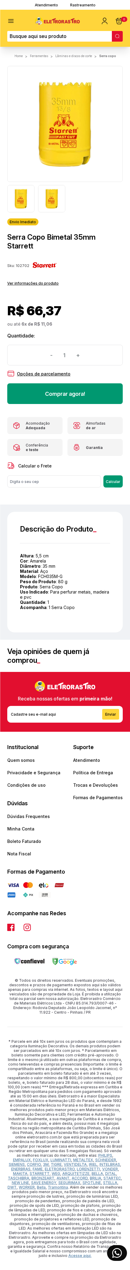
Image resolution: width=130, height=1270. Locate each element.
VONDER (110, 1169)
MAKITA (20, 1173)
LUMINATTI (60, 1160)
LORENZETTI (88, 1169)
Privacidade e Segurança (33, 772)
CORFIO (34, 1164)
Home (19, 56)
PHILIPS (105, 1155)
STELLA (110, 1182)
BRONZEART (42, 1178)
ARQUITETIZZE (75, 1173)
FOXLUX (40, 1160)
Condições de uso (26, 785)
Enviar (110, 714)
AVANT (63, 1178)
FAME (38, 1169)
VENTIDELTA (75, 1164)
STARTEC (112, 1178)
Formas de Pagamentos (98, 797)
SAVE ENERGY (43, 1182)
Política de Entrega (93, 772)
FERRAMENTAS (39, 56)
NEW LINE (20, 1182)
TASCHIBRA (18, 1178)
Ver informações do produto (33, 283)
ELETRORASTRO (60, 1169)
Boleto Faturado (24, 841)
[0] (119, 21)
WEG (56, 1173)
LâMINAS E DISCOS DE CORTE (73, 56)
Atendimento (46, 5)
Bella (41, 1187)
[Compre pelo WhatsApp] (117, 1253)
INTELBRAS (109, 1164)
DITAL (110, 1173)
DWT (12, 1187)
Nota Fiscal (19, 853)
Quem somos (21, 760)
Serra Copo (107, 56)
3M (46, 1164)
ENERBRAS (21, 1169)
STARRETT (40, 1173)
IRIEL (93, 1164)
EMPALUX (22, 1160)
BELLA (97, 1173)
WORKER (27, 1187)
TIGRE (56, 1164)
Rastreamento (83, 5)
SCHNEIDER (105, 1160)
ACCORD (80, 1178)
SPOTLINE (92, 1182)
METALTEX (83, 1160)
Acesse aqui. (80, 1255)
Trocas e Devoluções (95, 785)
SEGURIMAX (69, 1182)
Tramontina (58, 1187)
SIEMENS (17, 1164)
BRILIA (95, 1178)
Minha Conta (20, 828)
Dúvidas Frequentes (28, 816)
